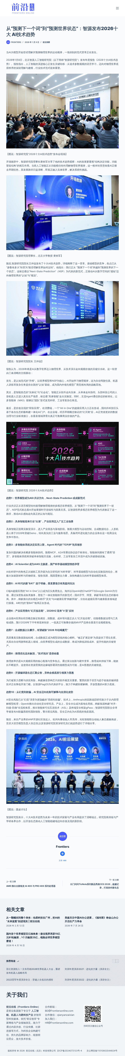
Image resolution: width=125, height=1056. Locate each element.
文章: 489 (62, 860)
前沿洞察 (46, 42)
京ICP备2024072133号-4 (69, 1050)
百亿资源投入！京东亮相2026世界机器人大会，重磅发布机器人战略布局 (33, 971)
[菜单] (117, 8)
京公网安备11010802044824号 (102, 1050)
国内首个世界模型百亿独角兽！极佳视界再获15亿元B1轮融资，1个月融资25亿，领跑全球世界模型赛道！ (33, 937)
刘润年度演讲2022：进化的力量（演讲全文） (88, 979)
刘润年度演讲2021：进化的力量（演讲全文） (88, 969)
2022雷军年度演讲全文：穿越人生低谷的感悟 (29, 979)
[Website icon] (62, 853)
